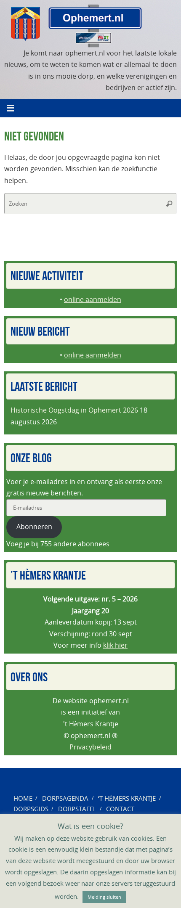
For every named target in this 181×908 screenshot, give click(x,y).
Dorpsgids (30, 809)
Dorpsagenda (65, 798)
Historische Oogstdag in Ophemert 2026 (74, 410)
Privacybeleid (90, 747)
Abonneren (34, 526)
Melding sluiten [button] (104, 897)
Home (22, 798)
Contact (120, 809)
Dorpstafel (77, 809)
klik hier (115, 645)
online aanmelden (92, 299)
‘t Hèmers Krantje (127, 798)
